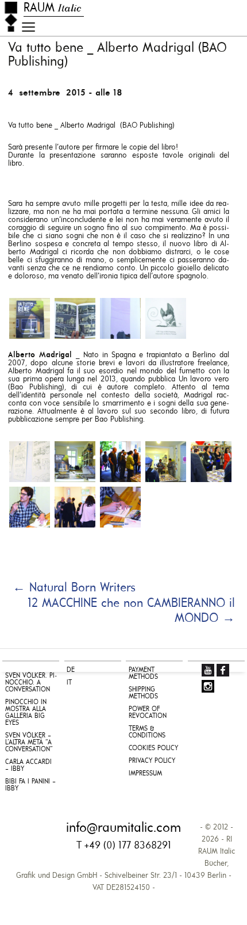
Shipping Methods (143, 693)
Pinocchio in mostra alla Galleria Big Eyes (26, 713)
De (71, 670)
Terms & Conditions (147, 732)
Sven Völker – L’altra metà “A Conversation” (29, 742)
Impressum (145, 773)
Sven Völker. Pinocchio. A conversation (31, 682)
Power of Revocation (148, 713)
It (69, 682)
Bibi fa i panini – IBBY (30, 785)
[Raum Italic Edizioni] (11, 17)
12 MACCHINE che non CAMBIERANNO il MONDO (131, 611)
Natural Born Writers (74, 588)
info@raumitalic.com (123, 828)
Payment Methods (143, 674)
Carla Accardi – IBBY (28, 766)
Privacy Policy (152, 761)
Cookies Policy (153, 748)
